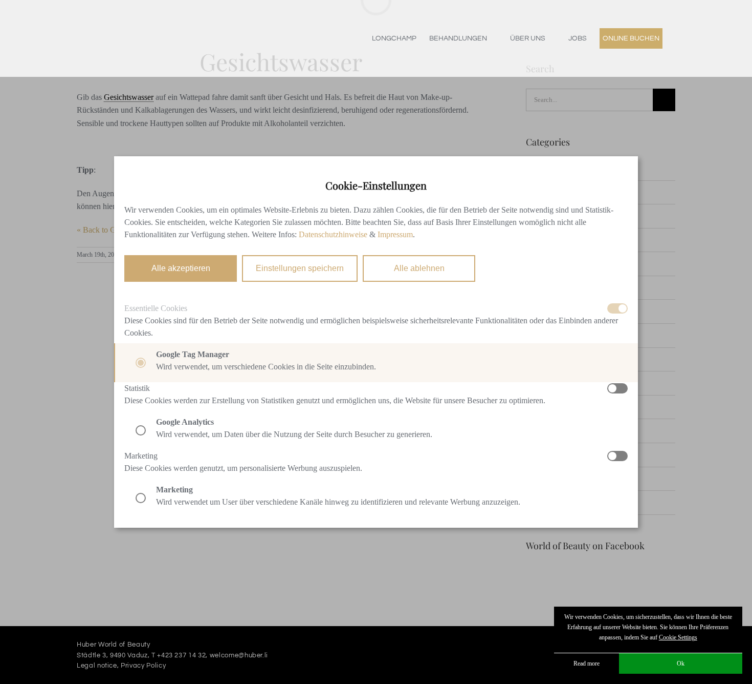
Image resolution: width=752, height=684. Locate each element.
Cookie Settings (677, 637)
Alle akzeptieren (180, 268)
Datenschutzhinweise (333, 234)
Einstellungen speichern (300, 268)
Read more (586, 663)
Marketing (141, 455)
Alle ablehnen (419, 268)
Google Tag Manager (192, 354)
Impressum (395, 234)
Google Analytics (185, 422)
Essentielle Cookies (155, 308)
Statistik (137, 388)
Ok (680, 663)
